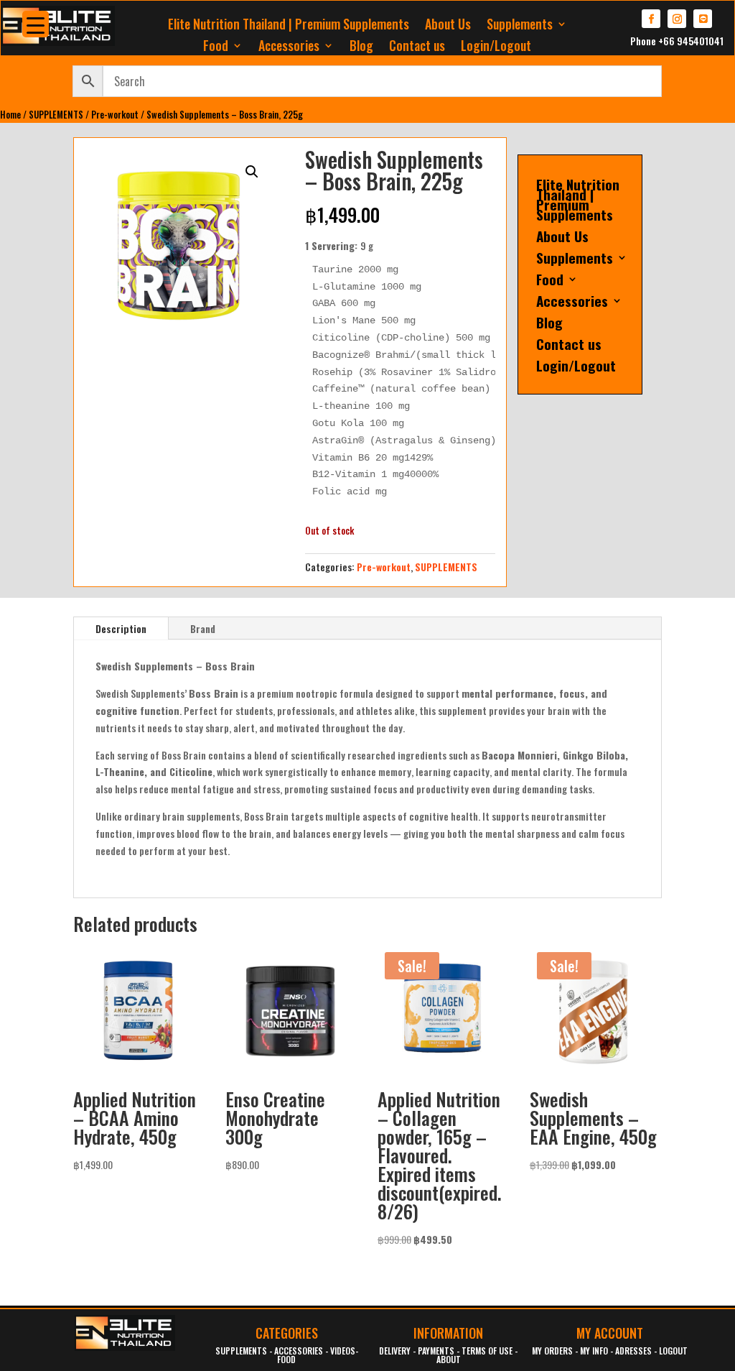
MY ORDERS (552, 1350)
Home (10, 114)
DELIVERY (395, 1350)
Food (215, 47)
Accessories (288, 47)
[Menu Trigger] (35, 24)
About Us (448, 26)
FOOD (286, 1359)
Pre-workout (115, 114)
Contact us (417, 47)
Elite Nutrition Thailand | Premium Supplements (288, 26)
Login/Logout (496, 47)
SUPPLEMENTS (56, 114)
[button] (252, 172)
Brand (202, 628)
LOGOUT (673, 1350)
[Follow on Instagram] (677, 18)
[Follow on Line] (702, 18)
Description (120, 628)
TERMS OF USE (487, 1350)
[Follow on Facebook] (651, 18)
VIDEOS (342, 1350)
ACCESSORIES (298, 1350)
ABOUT (448, 1359)
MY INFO (594, 1350)
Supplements (520, 26)
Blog (361, 47)
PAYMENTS (436, 1350)
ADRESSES (633, 1350)
